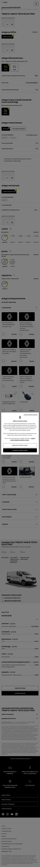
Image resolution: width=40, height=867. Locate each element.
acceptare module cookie (19, 450)
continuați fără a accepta (31, 414)
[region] (20, 433)
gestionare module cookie (20, 445)
